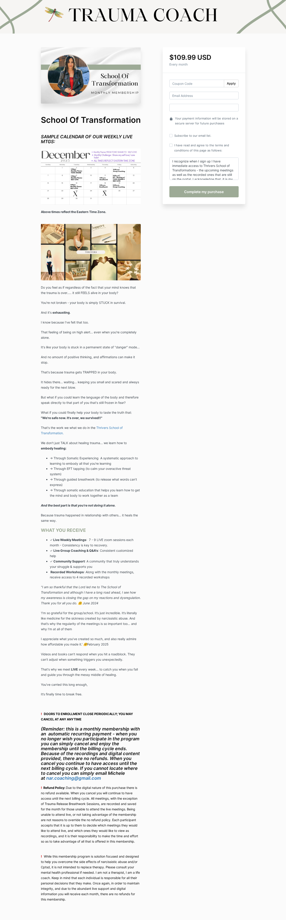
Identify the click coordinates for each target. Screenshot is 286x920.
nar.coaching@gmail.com (74, 778)
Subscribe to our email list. (192, 135)
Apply (231, 83)
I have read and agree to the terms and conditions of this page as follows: (201, 147)
